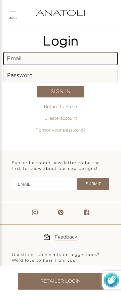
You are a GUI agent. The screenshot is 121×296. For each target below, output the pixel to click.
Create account (60, 118)
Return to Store (60, 106)
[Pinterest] (61, 213)
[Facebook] (86, 213)
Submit (93, 184)
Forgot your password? (61, 130)
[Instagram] (35, 213)
